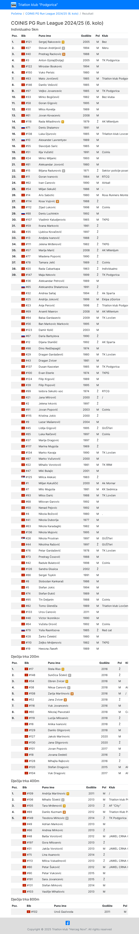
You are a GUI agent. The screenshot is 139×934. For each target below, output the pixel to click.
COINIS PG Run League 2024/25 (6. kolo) (51, 13)
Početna (16, 13)
